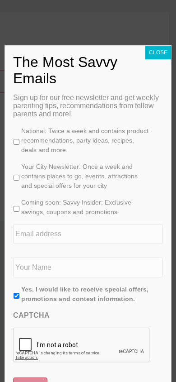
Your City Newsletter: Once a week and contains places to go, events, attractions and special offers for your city (79, 176)
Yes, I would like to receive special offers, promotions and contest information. (84, 294)
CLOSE (158, 52)
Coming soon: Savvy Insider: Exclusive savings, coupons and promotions (76, 207)
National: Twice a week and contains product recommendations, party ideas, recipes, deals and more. (84, 140)
